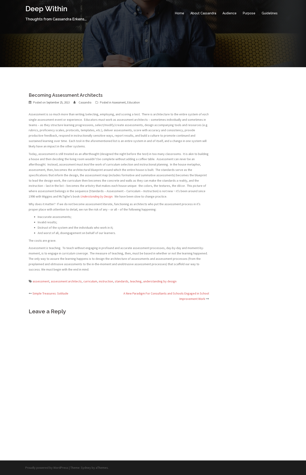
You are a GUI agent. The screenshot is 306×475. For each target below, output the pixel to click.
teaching (136, 281)
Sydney (86, 468)
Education (133, 102)
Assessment (119, 102)
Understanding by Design (96, 196)
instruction (106, 281)
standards (121, 281)
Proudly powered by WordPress (46, 468)
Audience (229, 13)
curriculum (90, 281)
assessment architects (66, 281)
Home (179, 13)
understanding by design (160, 281)
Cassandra (85, 102)
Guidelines (270, 13)
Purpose (249, 13)
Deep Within (46, 8)
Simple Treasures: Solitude (50, 293)
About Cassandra (203, 13)
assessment (41, 281)
